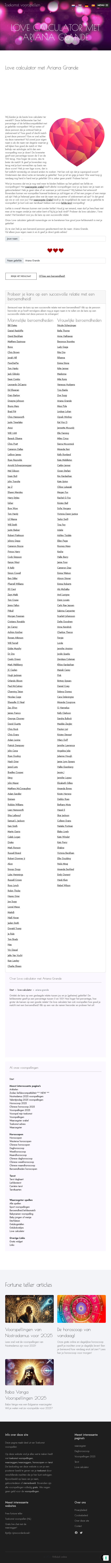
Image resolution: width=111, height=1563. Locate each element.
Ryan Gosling (14, 756)
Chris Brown (14, 352)
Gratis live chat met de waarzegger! (15, 1526)
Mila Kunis (62, 379)
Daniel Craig (63, 686)
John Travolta (14, 481)
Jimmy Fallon (13, 605)
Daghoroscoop (17, 1148)
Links (12, 1245)
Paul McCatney (15, 686)
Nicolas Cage (14, 697)
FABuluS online (59, 1557)
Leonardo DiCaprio (17, 384)
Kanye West (13, 562)
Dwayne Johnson (16, 400)
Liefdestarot (15, 1182)
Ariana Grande (64, 400)
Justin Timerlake (15, 422)
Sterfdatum (15, 1220)
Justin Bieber (14, 530)
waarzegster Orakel (43, 199)
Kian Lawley (13, 960)
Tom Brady (13, 939)
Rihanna (61, 357)
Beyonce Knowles (66, 341)
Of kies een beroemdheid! (52, 276)
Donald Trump (14, 928)
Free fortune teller (13, 1513)
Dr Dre (11, 653)
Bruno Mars (13, 406)
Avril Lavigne (63, 594)
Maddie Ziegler (64, 723)
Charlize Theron (65, 632)
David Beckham (15, 336)
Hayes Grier (14, 896)
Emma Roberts (64, 584)
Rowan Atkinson (15, 637)
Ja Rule (11, 933)
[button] (103, 5)
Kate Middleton (64, 460)
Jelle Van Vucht (15, 955)
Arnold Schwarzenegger (20, 465)
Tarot (77, 1461)
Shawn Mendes (15, 492)
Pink (59, 675)
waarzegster (80, 1446)
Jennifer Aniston (65, 648)
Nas (10, 944)
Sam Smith (12, 826)
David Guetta (14, 723)
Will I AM (12, 433)
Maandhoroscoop (18, 1155)
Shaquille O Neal (16, 702)
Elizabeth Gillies (65, 783)
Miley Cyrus (63, 438)
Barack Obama (15, 438)
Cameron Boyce (15, 546)
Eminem (11, 799)
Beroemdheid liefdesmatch (23, 1210)
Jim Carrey (12, 627)
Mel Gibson (13, 470)
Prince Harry (14, 551)
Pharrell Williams (16, 584)
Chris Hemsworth (16, 417)
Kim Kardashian (64, 476)
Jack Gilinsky (14, 374)
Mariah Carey (63, 670)
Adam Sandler (14, 793)
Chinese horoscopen (20, 1144)
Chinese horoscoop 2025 (22, 1106)
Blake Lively (63, 831)
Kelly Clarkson (64, 713)
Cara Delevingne (65, 697)
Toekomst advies (18, 1124)
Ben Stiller (12, 578)
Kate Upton (62, 481)
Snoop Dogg (14, 869)
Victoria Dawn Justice (67, 514)
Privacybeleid (81, 1510)
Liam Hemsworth (16, 810)
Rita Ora (61, 352)
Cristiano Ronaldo (16, 621)
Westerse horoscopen (20, 1141)
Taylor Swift (62, 519)
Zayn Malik (13, 594)
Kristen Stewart (64, 734)
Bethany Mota (64, 804)
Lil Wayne (12, 519)
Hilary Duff (62, 740)
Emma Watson (64, 573)
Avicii (10, 427)
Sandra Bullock (64, 718)
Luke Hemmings (15, 874)
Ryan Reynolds (15, 460)
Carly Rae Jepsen (65, 605)
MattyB (11, 912)
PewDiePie (13, 363)
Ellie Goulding (64, 858)
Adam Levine (14, 740)
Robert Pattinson (16, 535)
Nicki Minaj (62, 863)
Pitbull (10, 610)
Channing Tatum (15, 691)
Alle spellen (15, 1203)
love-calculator (25, 990)
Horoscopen (16, 1137)
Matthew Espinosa (16, 341)
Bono (10, 347)
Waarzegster (16, 1127)
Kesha (60, 551)
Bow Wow (13, 508)
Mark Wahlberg (15, 664)
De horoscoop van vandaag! (74, 1332)
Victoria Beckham (65, 853)
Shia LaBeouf (14, 815)
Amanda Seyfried (65, 869)
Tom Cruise (13, 600)
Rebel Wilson (63, 885)
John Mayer (13, 783)
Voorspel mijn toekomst (21, 1113)
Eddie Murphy (14, 648)
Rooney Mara (63, 546)
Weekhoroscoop (18, 1151)
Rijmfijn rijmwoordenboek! (17, 1533)
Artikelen (14, 1089)
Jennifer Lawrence (66, 745)
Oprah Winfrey (64, 417)
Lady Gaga (62, 347)
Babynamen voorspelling (21, 1214)
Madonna (61, 374)
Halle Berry (62, 557)
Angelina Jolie (64, 750)
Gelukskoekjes (17, 1227)
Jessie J (60, 772)
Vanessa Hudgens (66, 384)
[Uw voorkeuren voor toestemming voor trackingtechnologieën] (106, 1558)
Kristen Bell (62, 503)
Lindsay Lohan (64, 411)
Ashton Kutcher (15, 632)
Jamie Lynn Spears (66, 761)
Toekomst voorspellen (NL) (18, 1519)
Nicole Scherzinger (66, 325)
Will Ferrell (13, 643)
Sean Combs (14, 379)
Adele (60, 530)
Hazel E (61, 810)
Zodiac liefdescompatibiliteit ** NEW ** (29, 1093)
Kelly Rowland (64, 454)
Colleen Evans (64, 820)
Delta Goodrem (65, 621)
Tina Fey (61, 524)
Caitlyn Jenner (64, 465)
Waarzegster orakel (19, 1120)
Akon (10, 863)
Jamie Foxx (62, 562)
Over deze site (82, 1520)
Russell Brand (14, 853)
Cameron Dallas (15, 449)
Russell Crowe (15, 880)
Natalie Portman (65, 826)
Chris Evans (13, 734)
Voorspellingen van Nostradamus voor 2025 (29, 1332)
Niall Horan (13, 917)
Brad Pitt (12, 411)
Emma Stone (63, 363)
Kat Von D (62, 422)
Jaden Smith (13, 923)
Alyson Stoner (64, 578)
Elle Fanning (63, 433)
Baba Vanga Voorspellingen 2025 (25, 1394)
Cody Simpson (15, 557)
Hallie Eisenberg (65, 767)
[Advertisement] (55, 92)
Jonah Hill (12, 357)
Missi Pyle (62, 406)
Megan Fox (62, 492)
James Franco (14, 713)
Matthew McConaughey (19, 788)
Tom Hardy (13, 514)
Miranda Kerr (63, 449)
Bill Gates (12, 325)
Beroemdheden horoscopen (23, 1169)
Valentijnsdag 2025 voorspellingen (26, 1099)
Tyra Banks (62, 390)
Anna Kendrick (64, 627)
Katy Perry (62, 842)
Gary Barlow (14, 395)
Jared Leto (13, 767)
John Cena (13, 750)
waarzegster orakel (34, 186)
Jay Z (10, 487)
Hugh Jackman (15, 675)
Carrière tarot (16, 1186)
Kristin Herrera (64, 793)
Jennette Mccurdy (65, 427)
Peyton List (62, 729)
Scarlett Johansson (66, 616)
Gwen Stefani (64, 470)
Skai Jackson (63, 815)
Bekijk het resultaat (21, 276)
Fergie (60, 637)
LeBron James (14, 454)
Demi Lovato (63, 600)
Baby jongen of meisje (20, 1217)
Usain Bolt (12, 476)
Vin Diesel (13, 950)
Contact (78, 1526)
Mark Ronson (14, 847)
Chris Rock (13, 729)
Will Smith (12, 524)
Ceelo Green (14, 659)
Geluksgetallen (17, 1224)
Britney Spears (64, 680)
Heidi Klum (62, 880)
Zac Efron (12, 707)
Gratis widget (16, 1241)
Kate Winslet (63, 837)
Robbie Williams (15, 804)
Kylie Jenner (63, 368)
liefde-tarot (66, 203)
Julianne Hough (64, 756)
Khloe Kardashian (65, 664)
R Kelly (11, 567)
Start (12, 990)
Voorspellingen (17, 1117)
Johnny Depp (14, 540)
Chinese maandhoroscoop (22, 1165)
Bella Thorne (63, 330)
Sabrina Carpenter (66, 610)
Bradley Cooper (15, 772)
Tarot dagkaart (16, 1179)
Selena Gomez (64, 691)
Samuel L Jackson (16, 820)
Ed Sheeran (13, 390)
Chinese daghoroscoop (21, 1158)
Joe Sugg (12, 901)
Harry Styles (13, 497)
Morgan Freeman (16, 616)
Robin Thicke (14, 890)
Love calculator (17, 1231)
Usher (10, 503)
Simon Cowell (14, 573)
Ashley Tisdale (64, 535)
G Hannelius (63, 707)
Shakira (60, 847)
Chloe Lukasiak (64, 487)
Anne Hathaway (65, 336)
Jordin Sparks (63, 653)
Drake (11, 842)
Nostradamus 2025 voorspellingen (26, 1096)
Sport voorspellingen (20, 1207)
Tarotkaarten (15, 1189)
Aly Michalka (63, 589)
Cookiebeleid (81, 1515)
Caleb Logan (14, 837)
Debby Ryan (63, 799)
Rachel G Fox (64, 497)
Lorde (60, 643)
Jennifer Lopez (64, 777)
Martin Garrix (14, 831)
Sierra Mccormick (65, 444)
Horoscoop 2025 (18, 1103)
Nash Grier (13, 761)
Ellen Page (62, 540)
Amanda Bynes (64, 788)
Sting (10, 777)
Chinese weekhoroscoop (22, 1162)
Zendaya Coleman (66, 659)
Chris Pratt (13, 444)
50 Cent (12, 589)
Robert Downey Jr (16, 858)
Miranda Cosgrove (66, 702)
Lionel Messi (14, 907)
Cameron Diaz (64, 567)
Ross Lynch (13, 885)
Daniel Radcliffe (15, 330)
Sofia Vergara (64, 508)
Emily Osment (63, 874)
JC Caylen (12, 670)
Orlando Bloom (15, 680)
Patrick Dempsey (16, 745)
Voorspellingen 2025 (20, 1110)
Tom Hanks (13, 368)
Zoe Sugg (62, 395)
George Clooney (16, 718)
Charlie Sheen (14, 966)
